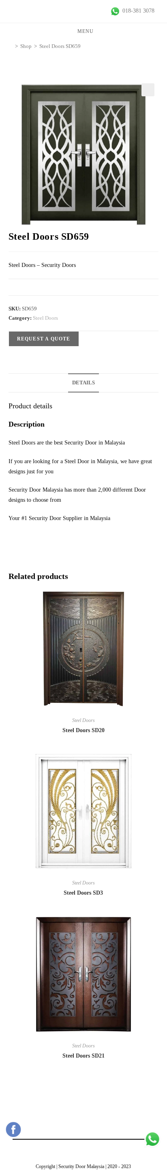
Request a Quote (44, 339)
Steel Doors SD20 (83, 730)
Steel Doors (45, 318)
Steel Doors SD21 (83, 1056)
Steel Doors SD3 (83, 893)
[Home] (11, 46)
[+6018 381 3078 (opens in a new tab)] (152, 1139)
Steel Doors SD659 (60, 46)
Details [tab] (83, 383)
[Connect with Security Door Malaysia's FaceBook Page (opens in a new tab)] (13, 1129)
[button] (147, 89)
